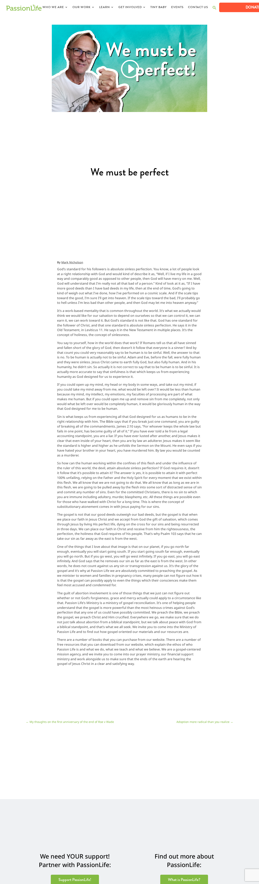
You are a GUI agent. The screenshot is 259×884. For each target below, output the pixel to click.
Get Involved (130, 7)
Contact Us (198, 7)
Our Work (81, 7)
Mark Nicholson (72, 262)
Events (177, 7)
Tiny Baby (158, 7)
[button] (214, 9)
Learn (104, 7)
